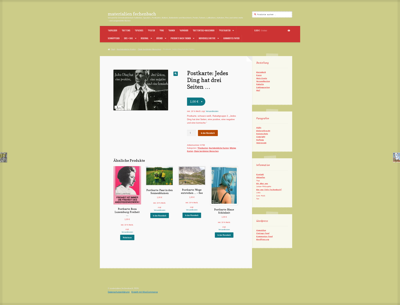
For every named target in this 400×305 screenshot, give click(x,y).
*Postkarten (224, 30)
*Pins (161, 30)
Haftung (260, 139)
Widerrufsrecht (263, 130)
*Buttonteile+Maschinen (203, 30)
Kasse (259, 75)
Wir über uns (262, 183)
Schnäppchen (114, 38)
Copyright (260, 136)
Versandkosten (212, 111)
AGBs (258, 127)
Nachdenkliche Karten (126, 49)
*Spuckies (139, 30)
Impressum (261, 142)
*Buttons (126, 30)
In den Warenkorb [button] (159, 215)
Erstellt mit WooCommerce (144, 292)
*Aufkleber (112, 30)
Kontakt (260, 174)
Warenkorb (261, 72)
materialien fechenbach (132, 13)
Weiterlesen (127, 237)
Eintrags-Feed (262, 233)
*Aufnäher (183, 30)
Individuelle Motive (207, 38)
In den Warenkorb (208, 132)
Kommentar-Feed (264, 236)
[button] (175, 74)
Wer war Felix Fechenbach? (269, 189)
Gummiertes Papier (231, 38)
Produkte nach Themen (181, 38)
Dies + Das (128, 38)
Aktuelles (260, 177)
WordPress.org (262, 239)
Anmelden (261, 230)
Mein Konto (261, 78)
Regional (144, 38)
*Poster (151, 30)
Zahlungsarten (263, 87)
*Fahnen (171, 30)
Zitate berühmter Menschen (149, 49)
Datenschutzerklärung (119, 292)
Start (113, 49)
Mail (258, 90)
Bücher (159, 38)
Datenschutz (262, 133)
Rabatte (260, 84)
